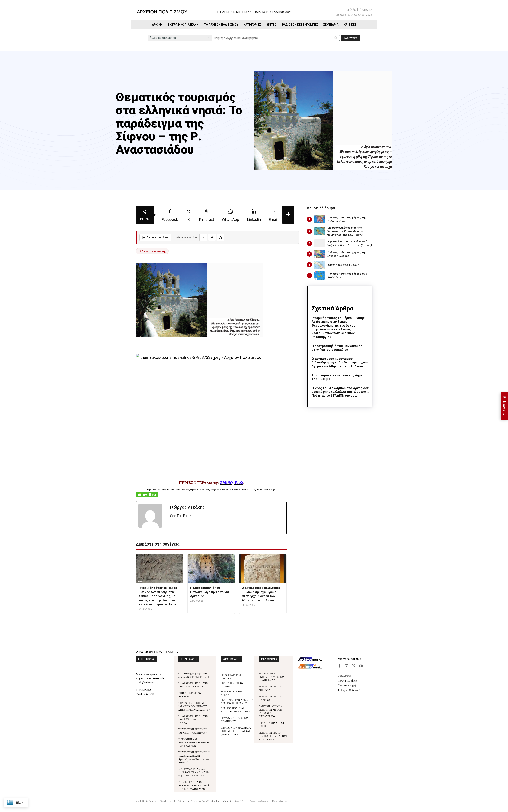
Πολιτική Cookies (347, 680)
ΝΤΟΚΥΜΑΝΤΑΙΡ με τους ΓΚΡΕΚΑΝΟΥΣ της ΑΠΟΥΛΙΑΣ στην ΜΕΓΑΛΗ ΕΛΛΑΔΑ (194, 772)
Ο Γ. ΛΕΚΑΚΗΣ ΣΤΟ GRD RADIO (273, 724)
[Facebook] (339, 666)
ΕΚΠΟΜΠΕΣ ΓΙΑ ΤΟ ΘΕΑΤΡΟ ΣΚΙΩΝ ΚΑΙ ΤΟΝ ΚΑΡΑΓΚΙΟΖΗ (273, 736)
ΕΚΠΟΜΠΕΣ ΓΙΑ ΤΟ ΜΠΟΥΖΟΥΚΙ (270, 688)
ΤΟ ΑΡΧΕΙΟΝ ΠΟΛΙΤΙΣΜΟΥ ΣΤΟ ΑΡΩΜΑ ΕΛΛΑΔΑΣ (193, 684)
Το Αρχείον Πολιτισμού (349, 690)
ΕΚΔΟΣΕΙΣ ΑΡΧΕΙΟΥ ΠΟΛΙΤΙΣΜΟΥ (232, 684)
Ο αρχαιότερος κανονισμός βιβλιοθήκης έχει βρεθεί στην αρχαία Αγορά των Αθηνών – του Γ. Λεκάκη (340, 362)
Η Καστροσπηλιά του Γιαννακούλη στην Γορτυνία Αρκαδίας (337, 348)
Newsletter (504, 406)
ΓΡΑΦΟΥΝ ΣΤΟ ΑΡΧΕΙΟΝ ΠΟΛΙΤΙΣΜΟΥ (235, 719)
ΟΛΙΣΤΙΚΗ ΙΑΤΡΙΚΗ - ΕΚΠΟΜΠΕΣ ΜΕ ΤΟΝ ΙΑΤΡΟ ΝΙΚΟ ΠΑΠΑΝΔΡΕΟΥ (270, 711)
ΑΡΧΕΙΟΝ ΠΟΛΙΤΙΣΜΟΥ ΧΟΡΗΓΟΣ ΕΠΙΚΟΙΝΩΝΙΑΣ (235, 709)
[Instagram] (346, 666)
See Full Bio (179, 516)
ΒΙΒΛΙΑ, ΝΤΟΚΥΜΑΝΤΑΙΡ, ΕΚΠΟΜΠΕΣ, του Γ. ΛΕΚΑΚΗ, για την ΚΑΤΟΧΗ (237, 731)
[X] (353, 666)
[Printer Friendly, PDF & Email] (147, 496)
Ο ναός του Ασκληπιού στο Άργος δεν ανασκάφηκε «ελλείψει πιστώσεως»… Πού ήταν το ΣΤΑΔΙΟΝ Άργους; (340, 391)
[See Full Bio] (190, 516)
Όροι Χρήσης (344, 675)
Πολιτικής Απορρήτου (348, 685)
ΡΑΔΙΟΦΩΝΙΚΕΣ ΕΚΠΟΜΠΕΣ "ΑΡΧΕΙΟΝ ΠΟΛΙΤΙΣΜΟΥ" (272, 677)
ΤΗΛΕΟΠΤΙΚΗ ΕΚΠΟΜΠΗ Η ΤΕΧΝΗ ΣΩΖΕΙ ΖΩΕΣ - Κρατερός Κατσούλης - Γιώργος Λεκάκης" (194, 757)
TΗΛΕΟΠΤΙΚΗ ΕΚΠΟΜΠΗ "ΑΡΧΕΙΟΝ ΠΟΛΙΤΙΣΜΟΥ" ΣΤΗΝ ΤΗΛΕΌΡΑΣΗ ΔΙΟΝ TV (194, 706)
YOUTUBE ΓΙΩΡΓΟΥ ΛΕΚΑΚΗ (189, 694)
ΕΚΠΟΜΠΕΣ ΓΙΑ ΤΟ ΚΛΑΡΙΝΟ (270, 698)
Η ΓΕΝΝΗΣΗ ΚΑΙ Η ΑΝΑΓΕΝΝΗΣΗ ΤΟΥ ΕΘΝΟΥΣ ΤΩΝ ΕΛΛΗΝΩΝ (194, 742)
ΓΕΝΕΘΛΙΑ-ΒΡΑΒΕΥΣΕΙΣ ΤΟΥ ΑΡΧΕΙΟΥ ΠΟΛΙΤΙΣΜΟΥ (237, 701)
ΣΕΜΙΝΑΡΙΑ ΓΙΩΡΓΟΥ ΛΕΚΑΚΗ (233, 693)
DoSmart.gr (183, 800)
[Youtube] (360, 666)
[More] (288, 215)
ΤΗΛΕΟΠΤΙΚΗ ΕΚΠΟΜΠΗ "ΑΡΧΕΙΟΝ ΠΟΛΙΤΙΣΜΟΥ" (192, 730)
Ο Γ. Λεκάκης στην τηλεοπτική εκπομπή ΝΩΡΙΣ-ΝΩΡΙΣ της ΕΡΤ (194, 675)
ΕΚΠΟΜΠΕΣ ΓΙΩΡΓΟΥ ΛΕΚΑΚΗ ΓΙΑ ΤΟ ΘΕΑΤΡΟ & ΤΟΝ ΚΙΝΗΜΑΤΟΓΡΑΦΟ (194, 785)
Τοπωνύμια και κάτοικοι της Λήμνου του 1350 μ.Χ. (339, 377)
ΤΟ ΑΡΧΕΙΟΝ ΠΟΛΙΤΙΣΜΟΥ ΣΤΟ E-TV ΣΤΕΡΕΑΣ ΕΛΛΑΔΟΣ (193, 719)
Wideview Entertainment (218, 800)
